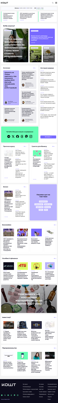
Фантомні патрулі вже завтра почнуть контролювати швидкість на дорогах (47, 74)
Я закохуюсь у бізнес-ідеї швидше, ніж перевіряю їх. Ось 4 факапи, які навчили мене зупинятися (28, 112)
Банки (5, 187)
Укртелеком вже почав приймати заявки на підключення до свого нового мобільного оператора (47, 16)
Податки (40, 209)
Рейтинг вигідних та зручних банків (30, 389)
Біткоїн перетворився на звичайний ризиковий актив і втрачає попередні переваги (49, 55)
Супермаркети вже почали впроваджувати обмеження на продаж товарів (8, 16)
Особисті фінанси (8, 30)
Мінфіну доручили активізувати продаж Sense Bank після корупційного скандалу (20, 204)
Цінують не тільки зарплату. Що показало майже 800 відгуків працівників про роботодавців (11, 80)
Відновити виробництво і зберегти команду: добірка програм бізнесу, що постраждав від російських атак (48, 155)
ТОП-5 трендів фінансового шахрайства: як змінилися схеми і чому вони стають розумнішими (15, 47)
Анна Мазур (10, 101)
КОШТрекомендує (27, 386)
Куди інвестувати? (48, 204)
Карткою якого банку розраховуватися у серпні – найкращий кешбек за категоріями (35, 55)
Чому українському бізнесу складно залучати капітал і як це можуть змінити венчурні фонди (28, 76)
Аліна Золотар (28, 82)
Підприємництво (35, 30)
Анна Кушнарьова (29, 119)
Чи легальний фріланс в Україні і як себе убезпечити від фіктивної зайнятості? (28, 95)
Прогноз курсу (9, 146)
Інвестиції (46, 47)
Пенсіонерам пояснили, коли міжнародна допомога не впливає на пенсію (47, 109)
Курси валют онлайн (27, 391)
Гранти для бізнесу (39, 146)
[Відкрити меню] (56, 2)
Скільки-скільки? (26, 396)
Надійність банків (51, 391)
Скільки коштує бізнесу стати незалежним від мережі (10, 111)
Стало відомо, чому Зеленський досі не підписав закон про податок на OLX (48, 116)
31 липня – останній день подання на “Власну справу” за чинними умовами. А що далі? (49, 175)
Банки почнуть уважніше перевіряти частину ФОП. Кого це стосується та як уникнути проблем (42, 38)
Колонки (41, 396)
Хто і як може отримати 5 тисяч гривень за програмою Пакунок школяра (47, 96)
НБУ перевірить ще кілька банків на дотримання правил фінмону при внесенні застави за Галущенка (27, 16)
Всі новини (48, 136)
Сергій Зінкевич (11, 119)
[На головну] (9, 384)
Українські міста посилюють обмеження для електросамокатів (47, 88)
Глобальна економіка (39, 204)
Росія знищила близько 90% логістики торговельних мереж (47, 102)
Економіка (6, 225)
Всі (24, 146)
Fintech (46, 209)
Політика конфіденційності (28, 394)
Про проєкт (25, 384)
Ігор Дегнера (28, 101)
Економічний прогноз (43, 201)
